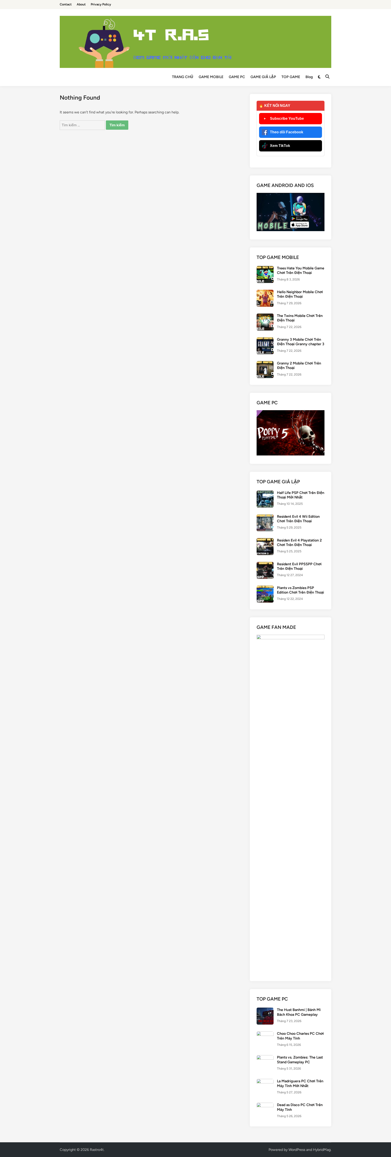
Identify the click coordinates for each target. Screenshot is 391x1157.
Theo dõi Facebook (286, 132)
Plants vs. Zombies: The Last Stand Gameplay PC (300, 1059)
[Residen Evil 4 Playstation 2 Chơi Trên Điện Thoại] (265, 541)
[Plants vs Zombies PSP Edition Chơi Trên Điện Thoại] (265, 588)
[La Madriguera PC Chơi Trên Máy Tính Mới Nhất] (265, 1081)
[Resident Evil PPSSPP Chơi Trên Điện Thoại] (265, 564)
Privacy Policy (101, 4)
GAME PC (237, 77)
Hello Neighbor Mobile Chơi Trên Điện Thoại (300, 294)
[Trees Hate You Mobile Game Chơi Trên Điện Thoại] (265, 268)
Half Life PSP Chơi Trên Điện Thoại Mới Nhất (300, 495)
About (81, 4)
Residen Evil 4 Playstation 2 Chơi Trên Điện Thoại (299, 542)
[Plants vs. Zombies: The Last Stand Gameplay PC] (265, 1058)
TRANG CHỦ (182, 77)
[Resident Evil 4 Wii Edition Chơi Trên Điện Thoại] (265, 517)
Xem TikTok (280, 146)
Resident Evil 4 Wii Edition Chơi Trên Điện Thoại (298, 518)
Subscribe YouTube (287, 118)
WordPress (296, 1149)
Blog (309, 77)
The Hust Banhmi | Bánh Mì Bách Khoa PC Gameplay (299, 1012)
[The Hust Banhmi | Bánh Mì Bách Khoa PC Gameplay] (265, 1010)
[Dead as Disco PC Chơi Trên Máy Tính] (265, 1105)
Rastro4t (97, 1149)
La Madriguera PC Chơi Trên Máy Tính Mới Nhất (300, 1083)
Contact (66, 4)
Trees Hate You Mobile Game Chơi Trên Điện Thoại (300, 270)
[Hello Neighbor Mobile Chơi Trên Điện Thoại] (265, 292)
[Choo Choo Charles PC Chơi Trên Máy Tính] (265, 1034)
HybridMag (322, 1149)
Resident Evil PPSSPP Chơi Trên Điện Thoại (299, 566)
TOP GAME (290, 77)
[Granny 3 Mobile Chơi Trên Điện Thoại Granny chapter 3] (265, 340)
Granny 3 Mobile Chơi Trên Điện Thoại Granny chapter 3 (300, 341)
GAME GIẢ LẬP (263, 77)
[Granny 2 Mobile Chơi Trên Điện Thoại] (265, 364)
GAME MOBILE (211, 77)
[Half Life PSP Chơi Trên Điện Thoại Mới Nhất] (265, 493)
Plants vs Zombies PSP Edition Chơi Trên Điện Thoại (300, 590)
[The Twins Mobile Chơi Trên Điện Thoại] (265, 316)
